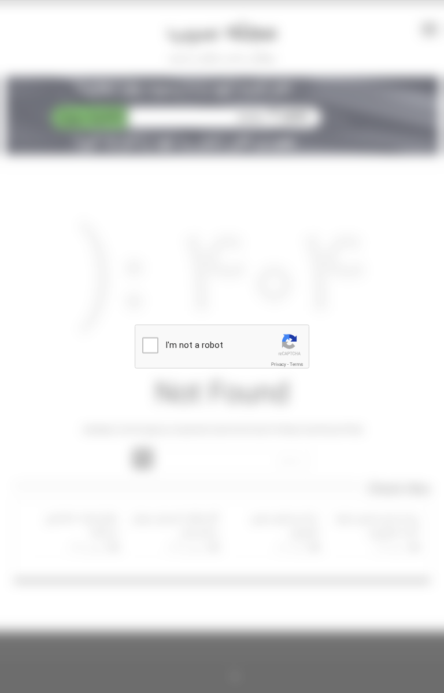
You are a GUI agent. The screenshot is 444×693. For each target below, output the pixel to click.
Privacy (278, 364)
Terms (296, 364)
